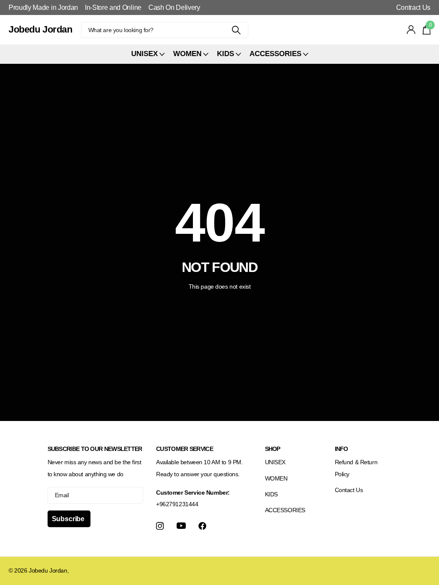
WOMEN (276, 478)
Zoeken (236, 30)
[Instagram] (160, 526)
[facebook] (202, 526)
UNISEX (275, 462)
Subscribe (69, 518)
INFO (341, 448)
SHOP (272, 448)
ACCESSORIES (285, 510)
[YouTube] (181, 525)
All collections (148, 54)
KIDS (271, 494)
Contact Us (349, 490)
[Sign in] (411, 29)
